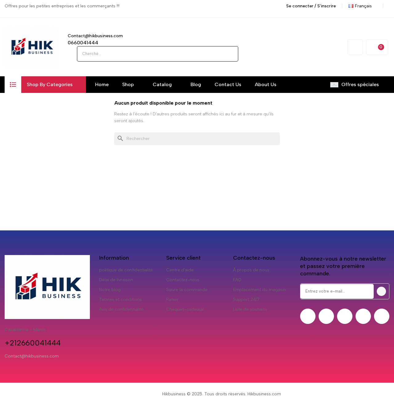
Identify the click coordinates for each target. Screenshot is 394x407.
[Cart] (377, 47)
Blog (196, 84)
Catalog (162, 84)
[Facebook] (308, 316)
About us (265, 84)
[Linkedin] (381, 316)
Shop (128, 84)
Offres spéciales (360, 84)
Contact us (228, 84)
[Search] (230, 53)
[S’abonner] (381, 291)
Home (102, 84)
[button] (13, 84)
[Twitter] (326, 316)
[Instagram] (344, 316)
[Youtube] (363, 316)
